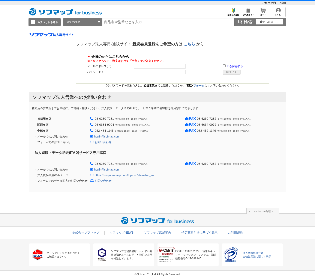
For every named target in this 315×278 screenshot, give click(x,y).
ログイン (278, 15)
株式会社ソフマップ (85, 232)
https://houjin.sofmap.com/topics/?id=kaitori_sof (124, 175)
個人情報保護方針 (253, 252)
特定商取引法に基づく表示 (200, 232)
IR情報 (282, 3)
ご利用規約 (269, 3)
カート (263, 15)
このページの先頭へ (262, 211)
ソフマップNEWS (122, 232)
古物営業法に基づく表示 (257, 256)
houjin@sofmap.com (107, 136)
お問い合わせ (103, 142)
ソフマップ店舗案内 (157, 232)
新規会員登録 (233, 15)
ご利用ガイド (248, 15)
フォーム (198, 85)
